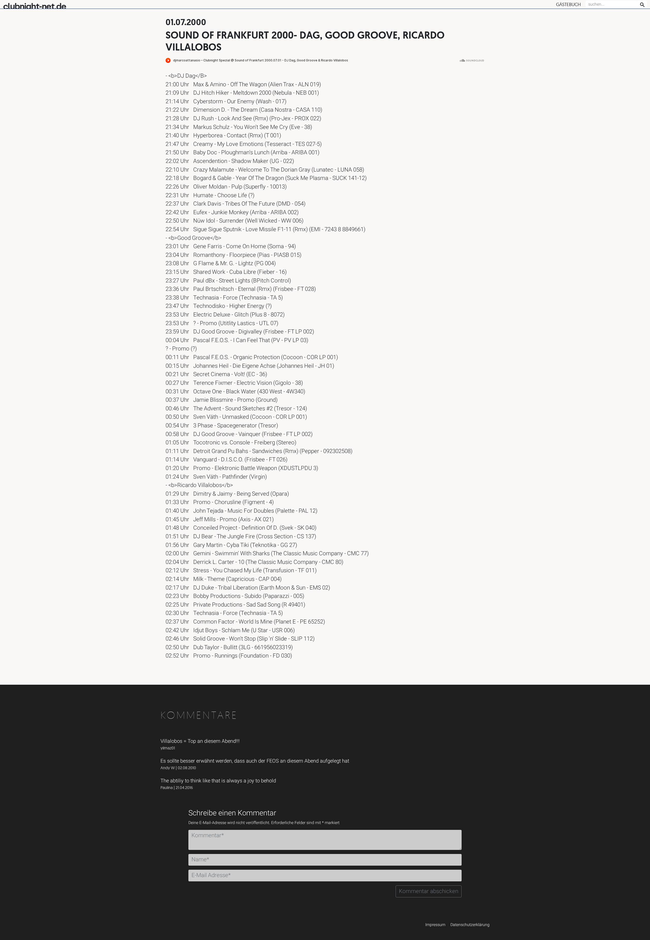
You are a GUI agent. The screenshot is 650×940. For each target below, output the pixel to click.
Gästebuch (568, 4)
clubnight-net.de (34, 6)
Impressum (435, 925)
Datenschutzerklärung (470, 925)
